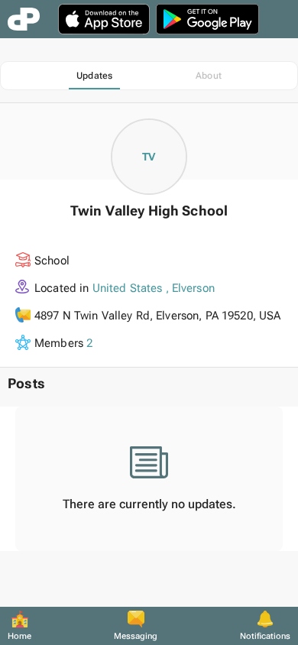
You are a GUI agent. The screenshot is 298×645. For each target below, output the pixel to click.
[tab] (94, 75)
